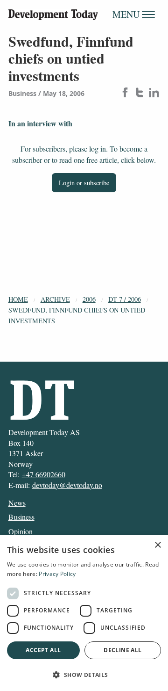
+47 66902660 (43, 474)
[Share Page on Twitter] (139, 93)
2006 (89, 299)
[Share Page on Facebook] (125, 93)
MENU (127, 14)
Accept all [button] (43, 650)
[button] (84, 674)
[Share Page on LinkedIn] (154, 93)
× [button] (157, 545)
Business (21, 517)
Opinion (20, 531)
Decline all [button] (122, 650)
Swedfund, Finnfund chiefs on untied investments (76, 315)
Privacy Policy (57, 574)
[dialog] (84, 613)
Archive (55, 299)
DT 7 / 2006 (124, 299)
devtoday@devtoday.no (67, 485)
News (17, 503)
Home (18, 299)
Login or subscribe (84, 182)
